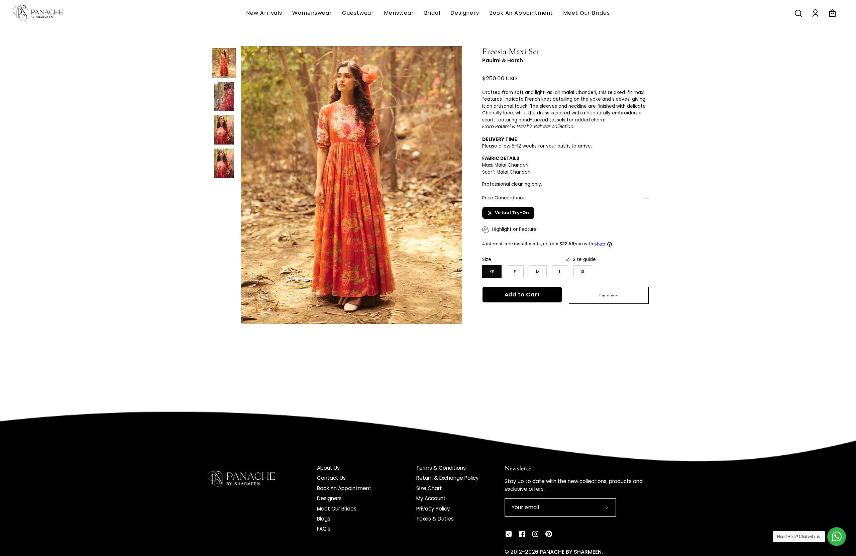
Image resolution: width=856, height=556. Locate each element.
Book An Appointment (344, 488)
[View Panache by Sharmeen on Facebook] (522, 534)
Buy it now (608, 295)
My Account (431, 498)
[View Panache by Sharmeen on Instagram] (535, 534)
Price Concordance (504, 198)
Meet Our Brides (336, 508)
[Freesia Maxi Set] (224, 63)
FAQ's (323, 528)
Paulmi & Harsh (502, 60)
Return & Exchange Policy (447, 477)
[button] (399, 13)
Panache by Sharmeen (571, 552)
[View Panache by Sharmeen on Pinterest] (549, 534)
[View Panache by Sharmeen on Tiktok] (509, 534)
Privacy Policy (433, 508)
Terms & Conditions (441, 467)
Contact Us (331, 477)
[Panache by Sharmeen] (45, 13)
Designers (329, 498)
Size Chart (429, 488)
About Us (328, 467)
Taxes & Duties (435, 518)
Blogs (323, 518)
